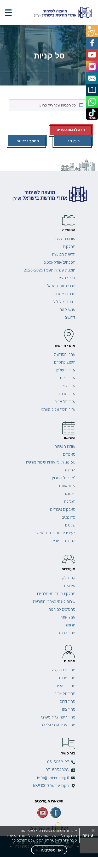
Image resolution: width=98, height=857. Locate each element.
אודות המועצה (64, 238)
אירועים (69, 585)
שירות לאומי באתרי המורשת (54, 601)
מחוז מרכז (67, 677)
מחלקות (69, 246)
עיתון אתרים (66, 485)
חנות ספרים (66, 633)
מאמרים (69, 454)
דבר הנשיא (67, 278)
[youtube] (42, 812)
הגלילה (69, 501)
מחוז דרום (67, 701)
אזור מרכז (67, 393)
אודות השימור (65, 446)
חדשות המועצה (63, 254)
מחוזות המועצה (63, 670)
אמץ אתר (68, 617)
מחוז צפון (68, 709)
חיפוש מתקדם (64, 362)
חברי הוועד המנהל (61, 286)
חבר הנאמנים (64, 293)
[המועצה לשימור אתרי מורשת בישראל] (62, 12)
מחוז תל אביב (64, 693)
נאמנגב (69, 493)
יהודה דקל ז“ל (64, 301)
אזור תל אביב (65, 401)
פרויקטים (68, 517)
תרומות (70, 625)
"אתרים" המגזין (63, 478)
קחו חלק (68, 578)
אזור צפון (68, 386)
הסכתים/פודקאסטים (59, 262)
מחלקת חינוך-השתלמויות (56, 593)
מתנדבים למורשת (62, 609)
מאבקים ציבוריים (62, 509)
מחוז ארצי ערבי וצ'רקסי (57, 725)
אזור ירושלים (65, 370)
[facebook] (55, 812)
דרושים (70, 317)
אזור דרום (67, 378)
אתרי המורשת (64, 354)
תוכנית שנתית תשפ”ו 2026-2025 (49, 270)
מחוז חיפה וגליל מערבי (58, 717)
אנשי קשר (67, 309)
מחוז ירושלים (65, 685)
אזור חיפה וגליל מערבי (58, 409)
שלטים (70, 525)
